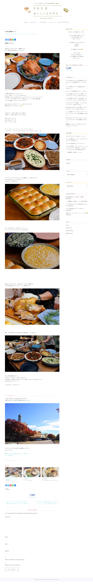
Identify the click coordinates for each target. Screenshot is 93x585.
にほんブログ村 (32, 497)
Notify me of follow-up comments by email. (15, 559)
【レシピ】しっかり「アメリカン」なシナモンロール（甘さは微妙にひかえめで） (76, 113)
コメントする (15, 29)
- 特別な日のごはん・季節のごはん (12, 34)
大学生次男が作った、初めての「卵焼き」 (75, 196)
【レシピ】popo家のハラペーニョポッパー (75, 143)
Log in (67, 225)
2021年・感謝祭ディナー (47, 477)
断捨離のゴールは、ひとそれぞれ (73, 124)
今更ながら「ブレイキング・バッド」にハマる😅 (77, 213)
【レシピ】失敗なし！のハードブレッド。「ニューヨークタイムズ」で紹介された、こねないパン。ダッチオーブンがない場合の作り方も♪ (76, 148)
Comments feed (69, 230)
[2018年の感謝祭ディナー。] (32, 472)
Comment (7, 516)
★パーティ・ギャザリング (31, 34)
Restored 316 (56, 579)
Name (6, 537)
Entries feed (68, 227)
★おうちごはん (23, 34)
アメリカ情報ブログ (9, 455)
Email (6, 544)
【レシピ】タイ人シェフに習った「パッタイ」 (76, 136)
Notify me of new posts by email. (12, 565)
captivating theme (47, 579)
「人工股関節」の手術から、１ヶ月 (74, 152)
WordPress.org (69, 233)
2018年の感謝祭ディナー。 (29, 477)
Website (7, 550)
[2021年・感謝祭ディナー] (50, 472)
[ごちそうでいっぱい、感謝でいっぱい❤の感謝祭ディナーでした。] (13, 472)
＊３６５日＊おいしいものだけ (46, 10)
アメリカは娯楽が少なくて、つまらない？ (78, 91)
